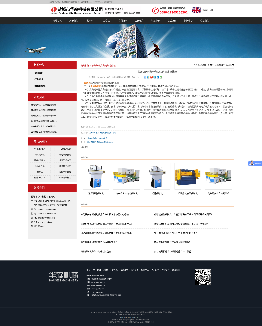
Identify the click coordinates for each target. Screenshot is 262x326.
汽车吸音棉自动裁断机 (127, 193)
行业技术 (39, 79)
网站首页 (57, 20)
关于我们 (73, 20)
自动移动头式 (65, 149)
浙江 (137, 322)
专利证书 (122, 20)
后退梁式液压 (65, 160)
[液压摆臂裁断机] (96, 176)
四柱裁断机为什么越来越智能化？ (97, 251)
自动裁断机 (149, 312)
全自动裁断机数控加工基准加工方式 (100, 142)
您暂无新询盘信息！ (143, 320)
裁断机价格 (112, 133)
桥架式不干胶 (39, 160)
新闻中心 (188, 20)
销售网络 (134, 270)
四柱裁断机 (39, 155)
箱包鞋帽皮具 (65, 155)
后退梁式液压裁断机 (188, 193)
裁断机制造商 (103, 133)
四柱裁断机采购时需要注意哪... (44, 132)
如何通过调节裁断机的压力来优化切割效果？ (176, 233)
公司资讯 (39, 73)
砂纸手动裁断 (65, 172)
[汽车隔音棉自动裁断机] (218, 176)
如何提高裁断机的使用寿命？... (44, 121)
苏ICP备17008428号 (123, 315)
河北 (145, 322)
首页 (88, 270)
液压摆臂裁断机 (96, 193)
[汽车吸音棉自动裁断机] (126, 176)
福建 (148, 322)
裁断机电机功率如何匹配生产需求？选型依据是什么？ (107, 224)
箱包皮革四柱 (65, 166)
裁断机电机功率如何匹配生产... (44, 116)
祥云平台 (142, 315)
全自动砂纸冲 (39, 149)
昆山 (134, 322)
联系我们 (204, 20)
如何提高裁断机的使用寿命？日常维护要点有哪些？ (106, 214)
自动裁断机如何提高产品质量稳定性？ (99, 242)
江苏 (126, 322)
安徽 (130, 322)
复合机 (106, 20)
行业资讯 (219, 65)
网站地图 (122, 320)
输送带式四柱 (39, 178)
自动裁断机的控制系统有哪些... (44, 110)
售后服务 (172, 20)
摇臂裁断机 (157, 193)
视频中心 (155, 20)
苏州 (152, 322)
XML (133, 320)
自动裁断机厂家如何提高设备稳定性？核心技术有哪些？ (181, 224)
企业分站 (115, 320)
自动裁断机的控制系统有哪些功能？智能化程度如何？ (107, 233)
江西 (141, 322)
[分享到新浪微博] (151, 77)
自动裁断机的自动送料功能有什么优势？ (173, 251)
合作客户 (139, 20)
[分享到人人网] (158, 77)
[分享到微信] (161, 77)
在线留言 (165, 270)
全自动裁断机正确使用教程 (97, 138)
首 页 (210, 65)
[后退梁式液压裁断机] (188, 176)
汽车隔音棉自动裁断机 (218, 193)
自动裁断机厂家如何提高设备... (44, 105)
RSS (128, 320)
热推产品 (111, 322)
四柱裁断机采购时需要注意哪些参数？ (172, 242)
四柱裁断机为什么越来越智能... (44, 126)
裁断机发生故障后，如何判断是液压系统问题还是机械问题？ (183, 214)
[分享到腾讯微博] (155, 77)
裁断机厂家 (93, 133)
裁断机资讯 (40, 86)
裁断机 (90, 20)
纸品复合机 (39, 166)
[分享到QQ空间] (148, 77)
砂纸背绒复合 (65, 178)
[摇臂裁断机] (157, 176)
